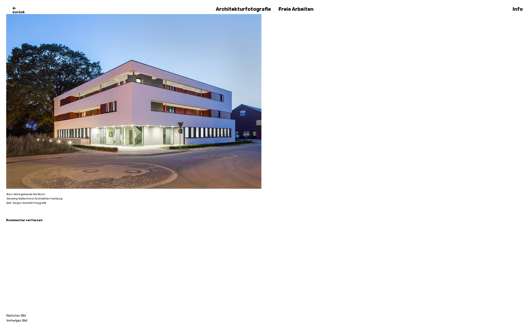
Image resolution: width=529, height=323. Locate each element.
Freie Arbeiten (295, 9)
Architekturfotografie (243, 9)
